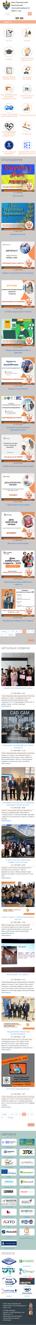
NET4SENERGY (27, 1266)
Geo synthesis (9, 1167)
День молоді (18, 196)
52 (25, 631)
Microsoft (27, 1187)
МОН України (9, 1147)
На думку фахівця (27, 78)
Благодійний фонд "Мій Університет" (9, 134)
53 (29, 631)
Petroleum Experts (9, 1248)
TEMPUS (9, 1177)
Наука (27, 41)
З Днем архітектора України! (18, 505)
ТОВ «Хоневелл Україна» (27, 1197)
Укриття (27, 134)
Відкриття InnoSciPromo (18, 389)
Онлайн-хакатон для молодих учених (18, 466)
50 (17, 631)
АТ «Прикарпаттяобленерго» (27, 1237)
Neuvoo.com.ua (9, 1187)
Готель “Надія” (9, 1207)
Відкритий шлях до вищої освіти (27, 153)
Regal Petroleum (9, 1217)
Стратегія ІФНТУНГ (27, 115)
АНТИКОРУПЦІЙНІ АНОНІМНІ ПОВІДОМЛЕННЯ (9, 97)
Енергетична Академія (27, 97)
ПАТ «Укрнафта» (9, 1157)
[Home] (6, 5)
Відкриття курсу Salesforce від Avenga (18, 273)
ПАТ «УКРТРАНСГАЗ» (27, 1167)
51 (21, 631)
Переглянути (6, 706)
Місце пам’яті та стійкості (18, 974)
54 (32, 631)
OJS (27, 1227)
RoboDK (9, 1237)
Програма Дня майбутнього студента (18, 621)
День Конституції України (18, 543)
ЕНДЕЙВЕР (27, 1217)
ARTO (9, 1227)
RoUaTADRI (9, 1286)
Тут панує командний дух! (18, 1089)
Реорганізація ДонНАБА (9, 153)
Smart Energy (27, 1207)
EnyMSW (9, 1266)
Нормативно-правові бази (9, 78)
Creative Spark (27, 1286)
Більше (31, 640)
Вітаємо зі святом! (18, 234)
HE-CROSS (27, 1296)
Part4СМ (9, 1276)
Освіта (9, 59)
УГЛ (27, 1147)
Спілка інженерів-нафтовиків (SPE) (9, 115)
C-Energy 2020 (27, 1276)
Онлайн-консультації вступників (18, 312)
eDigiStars (9, 1296)
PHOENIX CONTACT (9, 1197)
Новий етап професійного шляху (18, 688)
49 (13, 631)
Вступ (9, 41)
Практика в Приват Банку (27, 1177)
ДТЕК (27, 1157)
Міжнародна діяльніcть (27, 59)
